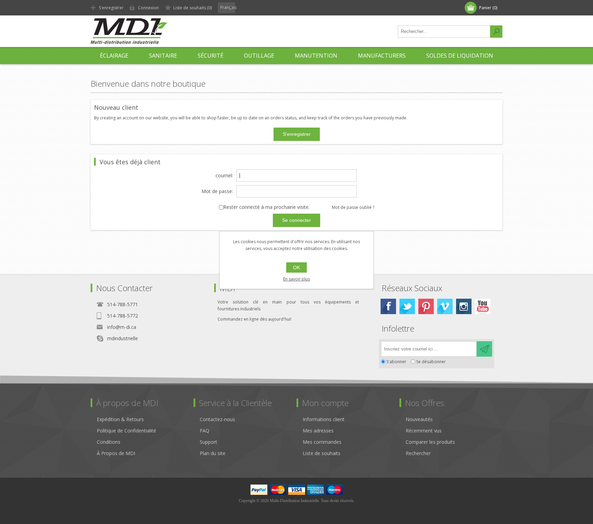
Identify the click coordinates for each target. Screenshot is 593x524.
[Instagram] (464, 306)
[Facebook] (388, 306)
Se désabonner (431, 362)
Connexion (148, 8)
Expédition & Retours (120, 419)
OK (296, 267)
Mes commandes (322, 442)
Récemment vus (424, 430)
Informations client (324, 419)
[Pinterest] (426, 306)
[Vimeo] (445, 306)
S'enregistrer (111, 8)
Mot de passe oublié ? (353, 207)
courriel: (224, 176)
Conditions (108, 442)
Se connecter (296, 220)
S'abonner (396, 362)
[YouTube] (482, 306)
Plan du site (212, 453)
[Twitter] (407, 306)
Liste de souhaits (321, 453)
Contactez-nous (217, 419)
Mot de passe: (217, 191)
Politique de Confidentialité (126, 430)
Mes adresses (318, 430)
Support (208, 442)
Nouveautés (419, 419)
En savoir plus (296, 279)
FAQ (204, 430)
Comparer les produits (430, 442)
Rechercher (496, 31)
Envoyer (484, 349)
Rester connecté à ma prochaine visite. (266, 207)
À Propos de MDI (116, 453)
